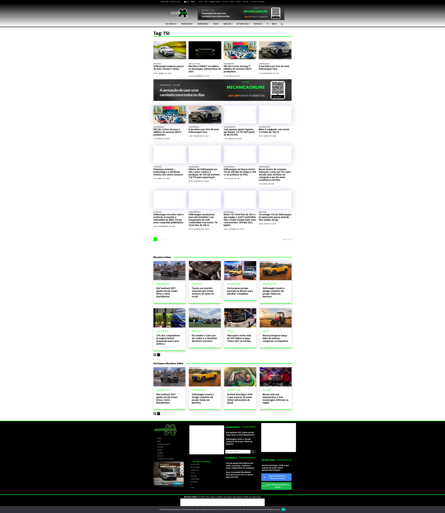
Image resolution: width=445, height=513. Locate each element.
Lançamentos (230, 127)
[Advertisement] (206, 439)
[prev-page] (154, 354)
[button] (281, 24)
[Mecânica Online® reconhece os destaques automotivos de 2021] (205, 50)
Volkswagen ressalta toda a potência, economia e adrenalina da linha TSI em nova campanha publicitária (168, 218)
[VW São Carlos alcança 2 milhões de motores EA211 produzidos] (240, 50)
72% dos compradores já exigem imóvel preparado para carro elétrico (168, 339)
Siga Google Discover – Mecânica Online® (278, 477)
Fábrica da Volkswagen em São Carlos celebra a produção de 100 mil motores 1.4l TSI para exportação (204, 173)
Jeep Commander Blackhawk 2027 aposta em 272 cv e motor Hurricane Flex (239, 474)
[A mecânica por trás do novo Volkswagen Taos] (275, 50)
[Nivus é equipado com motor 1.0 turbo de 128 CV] (275, 114)
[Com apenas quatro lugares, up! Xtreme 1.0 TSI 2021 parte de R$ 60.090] (240, 114)
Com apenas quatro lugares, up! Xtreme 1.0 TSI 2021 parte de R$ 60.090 (239, 132)
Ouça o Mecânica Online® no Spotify (276, 486)
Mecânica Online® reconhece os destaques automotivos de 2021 (205, 69)
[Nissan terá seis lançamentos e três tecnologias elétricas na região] (276, 376)
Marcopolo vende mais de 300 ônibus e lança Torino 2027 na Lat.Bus (239, 338)
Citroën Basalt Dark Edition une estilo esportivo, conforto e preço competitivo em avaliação (240, 465)
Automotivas (264, 127)
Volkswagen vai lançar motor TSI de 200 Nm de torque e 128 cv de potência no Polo (240, 172)
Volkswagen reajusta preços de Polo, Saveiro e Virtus (168, 67)
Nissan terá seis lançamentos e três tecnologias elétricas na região (275, 398)
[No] (442, 509)
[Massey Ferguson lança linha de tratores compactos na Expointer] (276, 317)
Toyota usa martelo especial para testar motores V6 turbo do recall (203, 292)
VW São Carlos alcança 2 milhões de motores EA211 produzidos (238, 69)
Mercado (157, 64)
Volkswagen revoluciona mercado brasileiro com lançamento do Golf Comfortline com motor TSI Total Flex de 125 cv (203, 220)
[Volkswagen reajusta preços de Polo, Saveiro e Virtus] (169, 50)
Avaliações (231, 457)
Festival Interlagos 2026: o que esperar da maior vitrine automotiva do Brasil (240, 398)
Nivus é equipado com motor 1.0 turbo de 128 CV (274, 130)
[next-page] (165, 239)
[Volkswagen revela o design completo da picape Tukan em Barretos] (276, 270)
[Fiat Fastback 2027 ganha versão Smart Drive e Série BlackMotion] (169, 270)
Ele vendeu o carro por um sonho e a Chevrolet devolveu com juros (204, 338)
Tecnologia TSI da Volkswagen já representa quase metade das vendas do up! (275, 217)
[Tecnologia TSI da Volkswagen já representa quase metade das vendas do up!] (275, 200)
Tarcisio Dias (194, 64)
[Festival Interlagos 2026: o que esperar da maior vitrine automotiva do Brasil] (240, 376)
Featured (157, 167)
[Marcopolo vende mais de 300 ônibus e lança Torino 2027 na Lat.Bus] (240, 317)
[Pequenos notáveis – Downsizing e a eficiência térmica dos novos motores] (169, 154)
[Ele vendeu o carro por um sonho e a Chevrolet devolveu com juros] (205, 317)
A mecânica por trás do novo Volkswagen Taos (274, 67)
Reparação (197, 284)
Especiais (157, 212)
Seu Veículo (162, 331)
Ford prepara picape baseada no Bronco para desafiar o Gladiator (240, 291)
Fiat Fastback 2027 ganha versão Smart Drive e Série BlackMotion (167, 292)
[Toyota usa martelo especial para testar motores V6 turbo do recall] (205, 270)
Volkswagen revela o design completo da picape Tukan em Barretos (274, 292)
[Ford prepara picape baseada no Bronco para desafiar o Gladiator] (240, 270)
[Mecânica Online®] (179, 13)
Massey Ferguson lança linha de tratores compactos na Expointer (275, 338)
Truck (230, 331)
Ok (283, 509)
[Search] (253, 452)
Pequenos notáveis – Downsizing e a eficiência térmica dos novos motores (168, 172)
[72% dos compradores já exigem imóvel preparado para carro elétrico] (169, 317)
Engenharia (229, 64)
